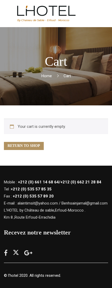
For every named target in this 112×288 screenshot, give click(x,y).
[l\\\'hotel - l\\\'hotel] (46, 14)
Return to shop (24, 146)
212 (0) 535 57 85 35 (32, 189)
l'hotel (13, 275)
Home (46, 76)
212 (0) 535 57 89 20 (34, 196)
